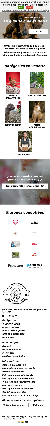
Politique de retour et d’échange (20, 395)
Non (29, 7)
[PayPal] (22, 422)
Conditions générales (14, 392)
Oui (21, 7)
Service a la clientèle (14, 365)
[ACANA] (34, 223)
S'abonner (38, 405)
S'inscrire (7, 346)
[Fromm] (15, 233)
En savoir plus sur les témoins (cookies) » (25, 10)
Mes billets (8, 353)
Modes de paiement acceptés (18, 368)
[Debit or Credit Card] (26, 422)
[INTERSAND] (15, 244)
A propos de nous (12, 385)
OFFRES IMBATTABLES (13, 96)
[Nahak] (15, 255)
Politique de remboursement (18, 378)
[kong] (34, 244)
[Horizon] (34, 233)
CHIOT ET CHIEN (13, 125)
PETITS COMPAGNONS (37, 126)
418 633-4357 (38, 31)
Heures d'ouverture (13, 372)
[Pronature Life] (15, 266)
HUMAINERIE (25, 154)
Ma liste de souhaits (13, 356)
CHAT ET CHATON (37, 95)
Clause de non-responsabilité (18, 382)
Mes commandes (11, 349)
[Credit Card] (19, 422)
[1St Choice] (15, 223)
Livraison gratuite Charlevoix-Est (25, 186)
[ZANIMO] (34, 266)
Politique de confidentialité (17, 375)
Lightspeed (29, 419)
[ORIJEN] (34, 255)
